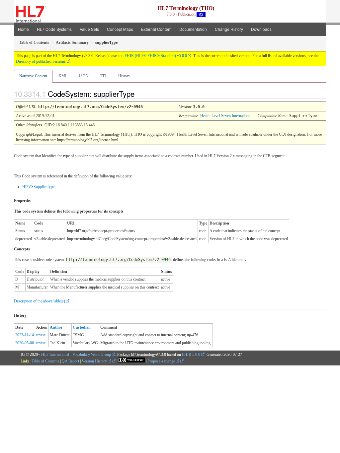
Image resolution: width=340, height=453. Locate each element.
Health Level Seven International (225, 115)
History (124, 76)
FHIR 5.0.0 (191, 354)
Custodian (82, 327)
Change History (229, 29)
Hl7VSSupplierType (38, 186)
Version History (95, 361)
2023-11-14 (24, 335)
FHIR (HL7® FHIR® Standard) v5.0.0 (156, 55)
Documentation (193, 29)
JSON (84, 76)
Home (23, 29)
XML (62, 76)
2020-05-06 (24, 343)
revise (40, 335)
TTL (103, 76)
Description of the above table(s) (39, 301)
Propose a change (161, 361)
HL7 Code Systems (54, 29)
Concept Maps (120, 29)
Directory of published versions (41, 61)
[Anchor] (140, 93)
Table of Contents (45, 361)
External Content (156, 29)
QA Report (70, 361)
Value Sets (89, 29)
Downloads (261, 29)
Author (56, 327)
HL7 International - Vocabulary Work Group (76, 354)
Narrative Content (33, 76)
